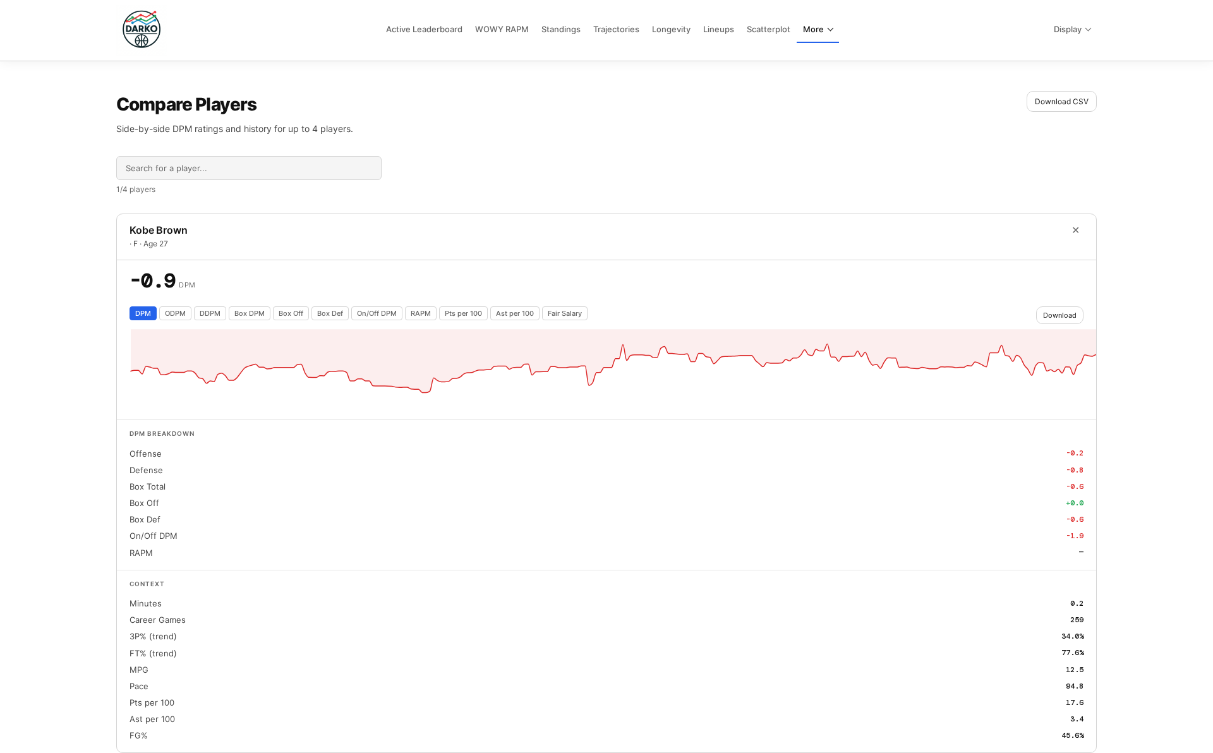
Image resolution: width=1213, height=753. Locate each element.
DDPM (210, 313)
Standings (561, 29)
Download (1060, 315)
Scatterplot (768, 29)
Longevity (671, 29)
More (813, 29)
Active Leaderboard (424, 29)
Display (1068, 29)
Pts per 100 (463, 313)
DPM (143, 313)
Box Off (291, 313)
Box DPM (249, 313)
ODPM (175, 313)
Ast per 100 (515, 313)
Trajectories (616, 29)
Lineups (718, 29)
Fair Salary (565, 313)
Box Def (330, 313)
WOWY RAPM (502, 29)
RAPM (421, 313)
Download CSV (1062, 101)
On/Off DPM (377, 313)
